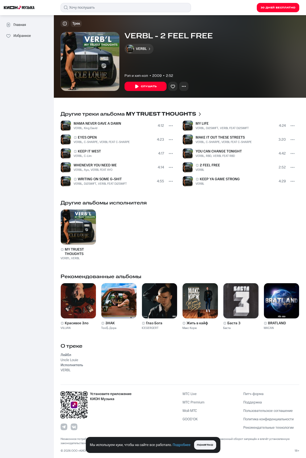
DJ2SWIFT (90, 184)
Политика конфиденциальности (268, 419)
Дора (112, 328)
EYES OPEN (87, 137)
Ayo (86, 170)
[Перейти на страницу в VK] (74, 426)
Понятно (205, 445)
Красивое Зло (77, 323)
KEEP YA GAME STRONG (220, 179)
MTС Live (190, 394)
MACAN (269, 328)
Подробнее (182, 444)
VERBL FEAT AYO (102, 170)
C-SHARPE (91, 142)
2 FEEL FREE (210, 165)
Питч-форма (253, 394)
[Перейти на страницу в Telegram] (64, 426)
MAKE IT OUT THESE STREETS (220, 137)
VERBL (78, 128)
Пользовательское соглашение (268, 410)
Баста (226, 328)
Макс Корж (189, 328)
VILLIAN (65, 328)
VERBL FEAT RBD (224, 156)
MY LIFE (202, 123)
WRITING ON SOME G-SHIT (100, 179)
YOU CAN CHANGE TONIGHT (219, 151)
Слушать (149, 86)
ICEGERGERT (150, 328)
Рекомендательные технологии (268, 427)
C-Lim (88, 156)
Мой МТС (190, 410)
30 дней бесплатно (278, 7)
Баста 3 (233, 323)
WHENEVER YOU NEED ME (95, 165)
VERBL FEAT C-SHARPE (114, 142)
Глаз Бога (154, 323)
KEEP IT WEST (89, 151)
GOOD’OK (190, 419)
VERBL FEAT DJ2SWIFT (112, 184)
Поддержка (252, 402)
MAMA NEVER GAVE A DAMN (97, 123)
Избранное (22, 35)
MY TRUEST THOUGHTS (74, 251)
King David (90, 128)
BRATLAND (277, 323)
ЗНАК (110, 323)
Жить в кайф (197, 323)
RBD (208, 156)
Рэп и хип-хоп (136, 75)
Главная (19, 24)
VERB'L (65, 258)
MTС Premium (193, 402)
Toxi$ (104, 328)
